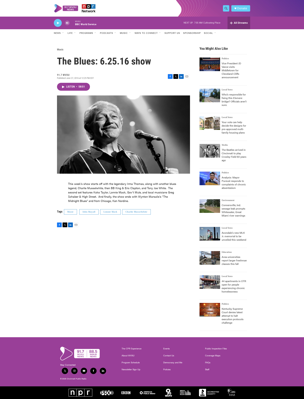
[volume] (67, 23)
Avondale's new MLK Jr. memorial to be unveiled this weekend (234, 236)
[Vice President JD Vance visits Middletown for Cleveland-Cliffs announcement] (210, 64)
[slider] (72, 22)
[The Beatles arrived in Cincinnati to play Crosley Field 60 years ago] (210, 151)
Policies (167, 369)
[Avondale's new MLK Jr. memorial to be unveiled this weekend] (210, 234)
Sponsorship (192, 32)
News (57, 32)
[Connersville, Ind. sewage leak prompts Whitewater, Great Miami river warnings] (210, 206)
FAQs (207, 362)
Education (227, 252)
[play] (57, 23)
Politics (225, 58)
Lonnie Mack (110, 212)
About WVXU (128, 355)
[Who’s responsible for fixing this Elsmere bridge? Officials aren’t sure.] (210, 95)
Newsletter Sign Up (131, 369)
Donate (242, 8)
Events (166, 348)
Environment (228, 200)
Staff (207, 369)
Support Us (172, 32)
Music (60, 49)
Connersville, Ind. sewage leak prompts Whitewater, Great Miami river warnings (233, 210)
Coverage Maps (212, 355)
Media (225, 145)
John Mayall (89, 212)
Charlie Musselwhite (136, 212)
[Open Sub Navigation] (63, 33)
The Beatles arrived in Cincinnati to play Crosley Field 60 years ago (234, 155)
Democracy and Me (172, 362)
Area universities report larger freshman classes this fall (234, 260)
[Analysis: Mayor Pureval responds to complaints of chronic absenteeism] (210, 178)
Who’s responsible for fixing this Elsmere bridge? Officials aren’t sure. (234, 100)
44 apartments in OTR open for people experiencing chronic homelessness (234, 286)
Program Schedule (131, 362)
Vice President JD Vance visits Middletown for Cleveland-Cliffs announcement (231, 70)
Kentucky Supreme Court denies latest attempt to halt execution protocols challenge (233, 315)
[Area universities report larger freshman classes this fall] (210, 258)
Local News (227, 89)
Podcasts (106, 32)
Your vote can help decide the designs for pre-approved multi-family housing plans (234, 127)
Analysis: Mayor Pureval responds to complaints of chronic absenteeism (234, 183)
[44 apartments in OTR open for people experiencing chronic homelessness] (210, 282)
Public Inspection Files (216, 348)
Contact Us (168, 355)
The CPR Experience (131, 348)
